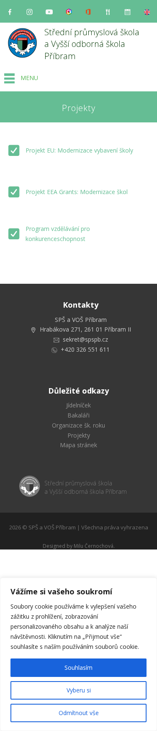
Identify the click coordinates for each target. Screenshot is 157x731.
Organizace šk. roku (78, 425)
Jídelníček (78, 405)
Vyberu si (79, 690)
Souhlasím (78, 667)
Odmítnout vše (79, 713)
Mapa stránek (78, 445)
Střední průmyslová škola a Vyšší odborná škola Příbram (93, 44)
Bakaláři (78, 415)
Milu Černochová (93, 546)
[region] (78, 654)
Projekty (78, 435)
